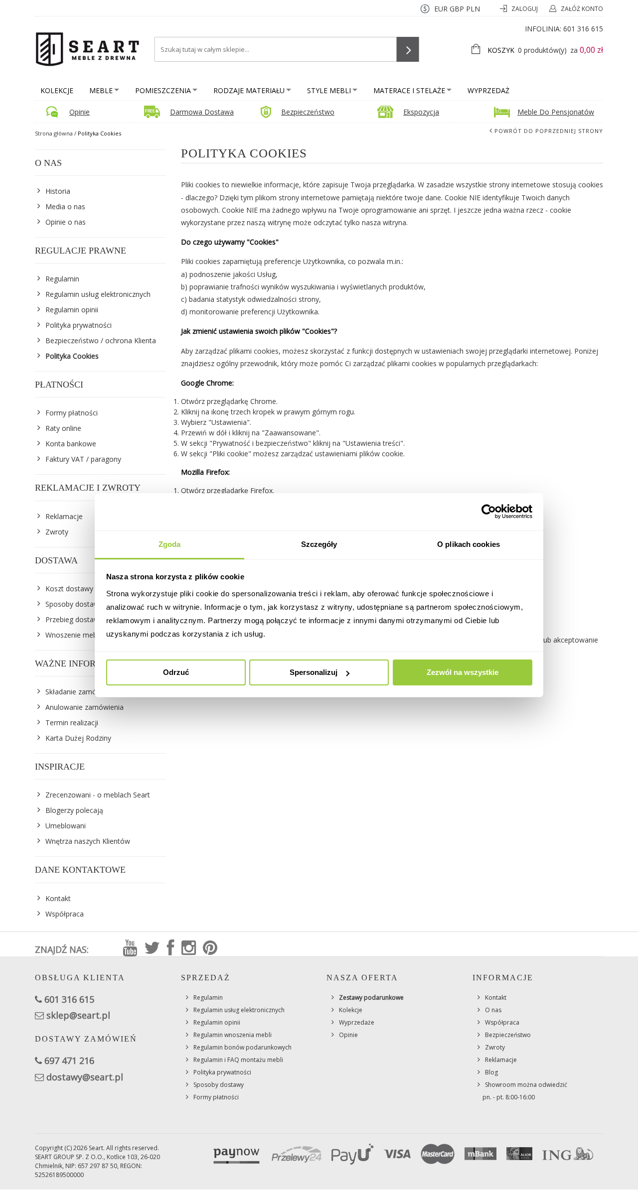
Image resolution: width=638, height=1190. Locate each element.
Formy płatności (71, 412)
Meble (101, 90)
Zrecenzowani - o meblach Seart (97, 794)
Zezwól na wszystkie (462, 672)
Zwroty (495, 1047)
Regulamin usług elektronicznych (98, 294)
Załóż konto (582, 8)
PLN (473, 8)
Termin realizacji (71, 722)
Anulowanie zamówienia (84, 707)
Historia (57, 191)
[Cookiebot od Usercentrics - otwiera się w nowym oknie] (488, 511)
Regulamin (62, 278)
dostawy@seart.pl (84, 1077)
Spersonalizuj (313, 672)
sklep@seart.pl (78, 1015)
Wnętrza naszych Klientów (87, 841)
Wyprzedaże (356, 1022)
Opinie (79, 112)
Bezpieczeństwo (307, 112)
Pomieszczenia (163, 90)
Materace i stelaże (409, 90)
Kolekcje (56, 90)
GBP (457, 8)
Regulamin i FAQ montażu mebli (238, 1060)
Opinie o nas (65, 222)
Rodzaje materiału (249, 90)
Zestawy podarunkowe (371, 997)
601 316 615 (583, 28)
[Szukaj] (408, 49)
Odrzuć (176, 672)
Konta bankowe (70, 443)
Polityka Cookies (72, 356)
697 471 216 (69, 1060)
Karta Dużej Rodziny (78, 738)
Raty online (63, 428)
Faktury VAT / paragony (83, 459)
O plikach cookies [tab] (468, 544)
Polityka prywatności (78, 325)
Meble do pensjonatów (555, 112)
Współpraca (64, 914)
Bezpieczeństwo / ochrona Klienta (100, 340)
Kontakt (58, 898)
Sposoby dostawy (218, 1084)
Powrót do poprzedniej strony (548, 130)
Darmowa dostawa (202, 112)
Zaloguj (525, 8)
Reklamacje (501, 1060)
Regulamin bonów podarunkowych (242, 1047)
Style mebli (329, 90)
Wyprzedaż (488, 90)
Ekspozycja (421, 112)
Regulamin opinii (71, 309)
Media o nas (65, 206)
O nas (493, 1010)
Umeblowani (65, 825)
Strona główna (54, 133)
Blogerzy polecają (74, 810)
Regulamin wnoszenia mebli (232, 1035)
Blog (491, 1072)
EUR (441, 8)
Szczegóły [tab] (319, 544)
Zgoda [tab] (170, 544)
